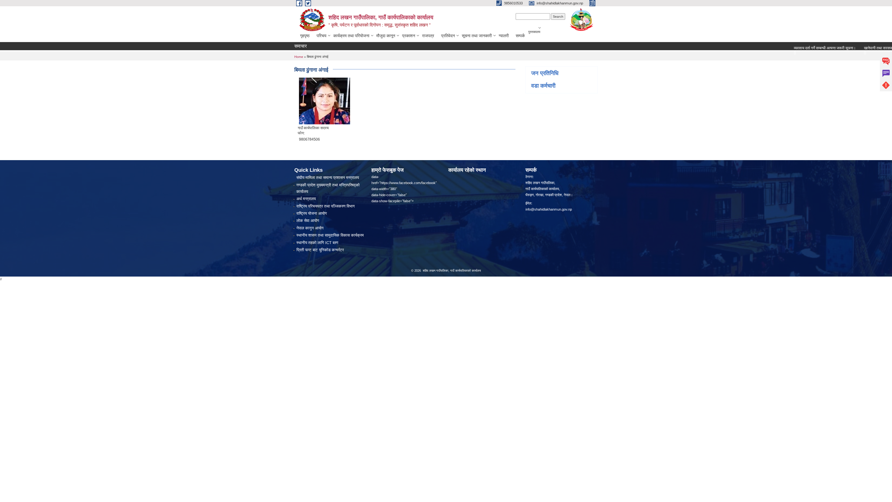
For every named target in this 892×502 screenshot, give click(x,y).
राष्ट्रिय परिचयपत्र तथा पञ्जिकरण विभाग (325, 206)
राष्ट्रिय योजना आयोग (311, 213)
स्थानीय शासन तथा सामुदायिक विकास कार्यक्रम (330, 235)
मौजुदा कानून (385, 35)
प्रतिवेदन (448, 35)
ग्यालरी (504, 35)
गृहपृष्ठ (305, 35)
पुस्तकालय (534, 32)
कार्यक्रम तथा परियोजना (351, 35)
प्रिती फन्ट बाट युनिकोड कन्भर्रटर (320, 250)
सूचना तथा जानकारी (477, 35)
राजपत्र (428, 35)
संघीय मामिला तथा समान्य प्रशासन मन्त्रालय (327, 177)
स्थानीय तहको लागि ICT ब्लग (317, 243)
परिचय (321, 35)
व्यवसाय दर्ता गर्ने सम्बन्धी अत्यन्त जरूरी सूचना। (809, 48)
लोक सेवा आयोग (307, 220)
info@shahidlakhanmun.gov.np (548, 209)
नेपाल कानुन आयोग (310, 228)
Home (298, 57)
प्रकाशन (408, 35)
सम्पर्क (520, 35)
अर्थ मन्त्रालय (306, 199)
